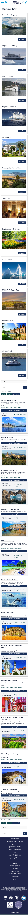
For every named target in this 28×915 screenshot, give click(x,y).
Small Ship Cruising (9, 15)
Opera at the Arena (7, 612)
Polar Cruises (7, 259)
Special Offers (7, 321)
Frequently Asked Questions (14, 846)
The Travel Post (15, 881)
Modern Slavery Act (14, 858)
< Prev (3, 394)
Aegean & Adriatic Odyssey (10, 509)
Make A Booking (15, 839)
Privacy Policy (15, 854)
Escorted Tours (7, 137)
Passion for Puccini (7, 437)
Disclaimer (15, 857)
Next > (9, 394)
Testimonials (15, 868)
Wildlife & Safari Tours (11, 290)
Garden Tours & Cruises (11, 229)
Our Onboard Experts (15, 865)
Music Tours (6, 198)
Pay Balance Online (14, 843)
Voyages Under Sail (9, 107)
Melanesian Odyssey (7, 541)
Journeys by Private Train (11, 168)
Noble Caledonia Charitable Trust (14, 870)
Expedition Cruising (9, 46)
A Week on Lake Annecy (9, 789)
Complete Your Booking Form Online (15, 841)
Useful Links (15, 866)
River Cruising (7, 76)
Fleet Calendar (7, 351)
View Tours (22, 39)
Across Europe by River (9, 400)
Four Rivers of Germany (9, 680)
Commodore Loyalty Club (15, 848)
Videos (14, 879)
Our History (14, 863)
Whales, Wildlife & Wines (9, 580)
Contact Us (14, 844)
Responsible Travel (15, 871)
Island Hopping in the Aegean (10, 754)
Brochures (15, 877)
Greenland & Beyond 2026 (10, 470)
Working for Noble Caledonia (14, 873)
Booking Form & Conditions (15, 849)
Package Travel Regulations (15, 855)
